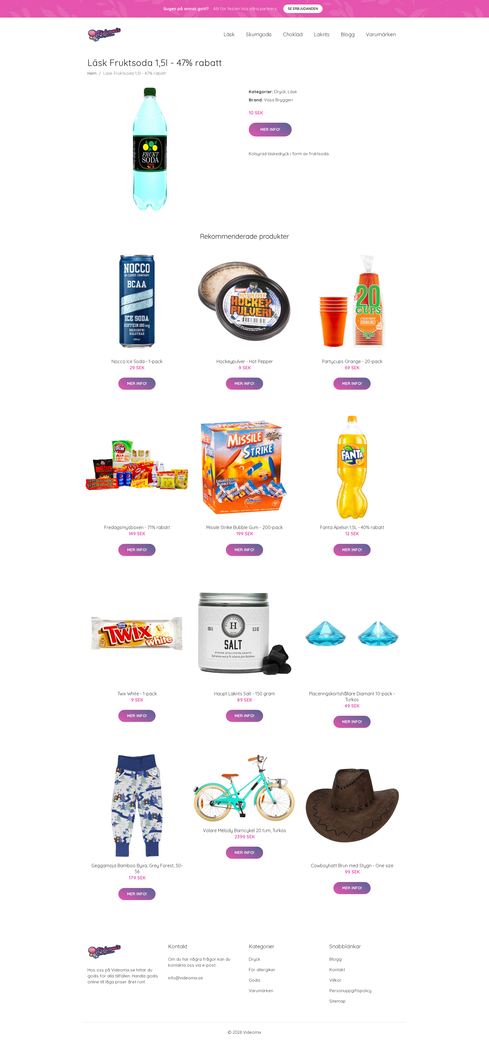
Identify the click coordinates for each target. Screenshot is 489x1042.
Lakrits (321, 34)
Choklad (293, 34)
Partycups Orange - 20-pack (352, 361)
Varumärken (381, 34)
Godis (254, 980)
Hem (91, 73)
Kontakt (337, 969)
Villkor (335, 980)
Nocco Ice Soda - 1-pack (136, 361)
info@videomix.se (185, 978)
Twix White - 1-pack (137, 693)
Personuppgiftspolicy (350, 990)
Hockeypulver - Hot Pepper (244, 361)
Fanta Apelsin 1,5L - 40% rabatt (352, 527)
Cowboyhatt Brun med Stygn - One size (352, 865)
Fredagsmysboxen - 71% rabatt (137, 527)
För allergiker (262, 969)
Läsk (229, 34)
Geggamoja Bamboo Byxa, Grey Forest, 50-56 (137, 868)
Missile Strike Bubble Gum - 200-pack (244, 527)
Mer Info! (270, 129)
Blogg (348, 34)
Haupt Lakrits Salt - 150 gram (244, 693)
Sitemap (337, 1001)
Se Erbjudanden (303, 9)
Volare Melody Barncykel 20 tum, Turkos (244, 830)
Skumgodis (259, 34)
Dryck (280, 91)
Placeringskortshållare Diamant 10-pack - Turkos (352, 696)
